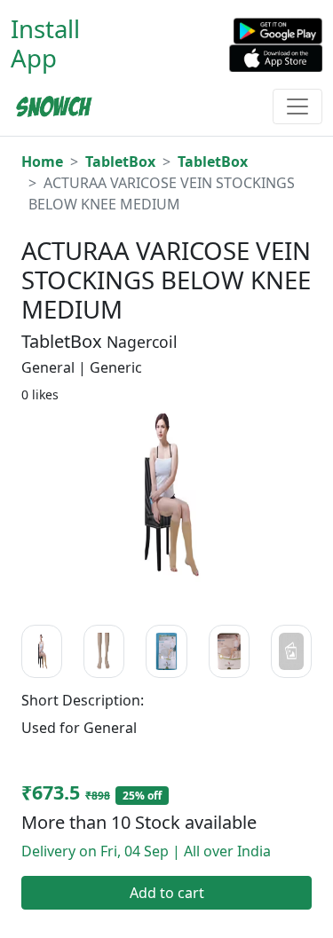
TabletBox (120, 161)
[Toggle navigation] (297, 106)
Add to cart (167, 893)
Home (42, 161)
